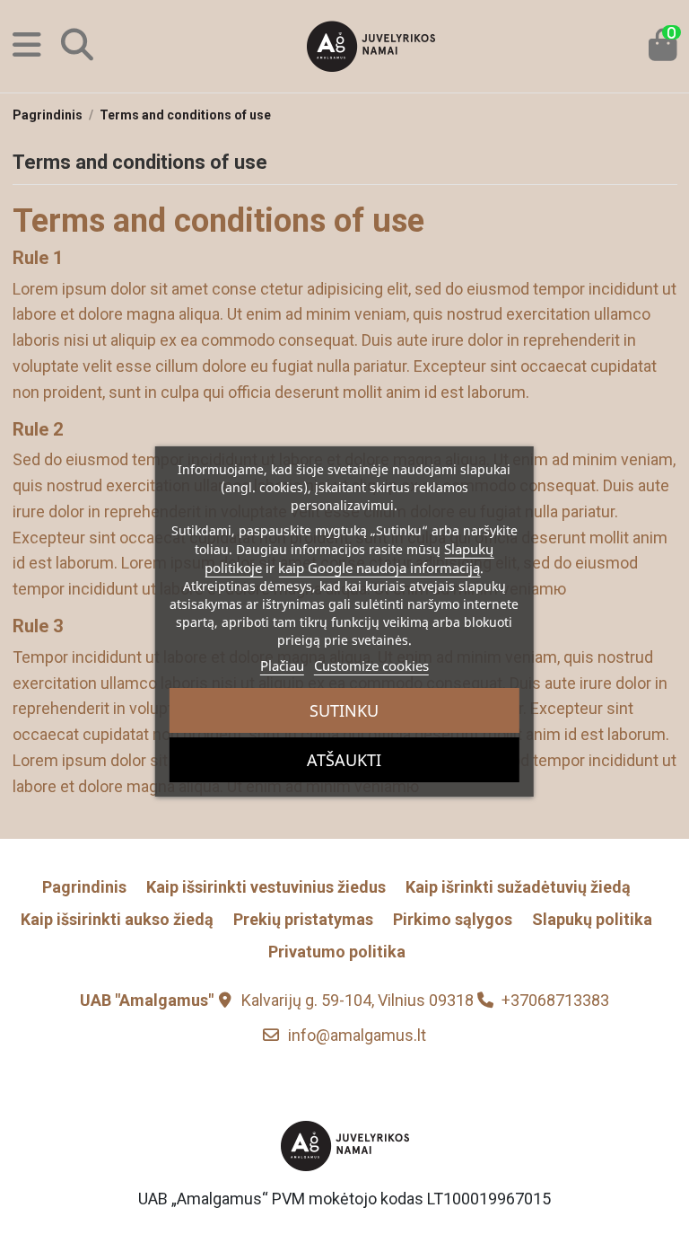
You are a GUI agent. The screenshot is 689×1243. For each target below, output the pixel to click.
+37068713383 (555, 1000)
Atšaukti (344, 760)
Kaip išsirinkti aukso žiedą (117, 919)
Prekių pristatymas (303, 919)
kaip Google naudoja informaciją (379, 568)
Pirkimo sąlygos (452, 919)
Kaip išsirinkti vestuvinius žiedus (266, 886)
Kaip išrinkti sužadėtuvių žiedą (518, 886)
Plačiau (282, 665)
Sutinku (344, 710)
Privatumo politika (337, 951)
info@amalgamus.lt (357, 1035)
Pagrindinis (84, 886)
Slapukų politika (592, 919)
